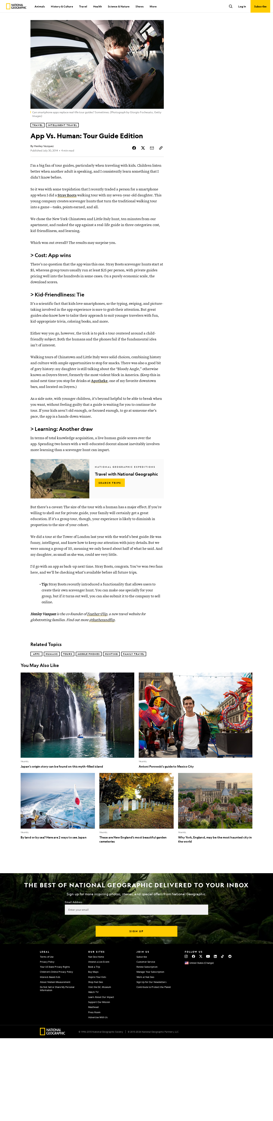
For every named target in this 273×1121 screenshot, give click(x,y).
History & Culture (62, 6)
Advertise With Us (98, 1017)
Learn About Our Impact (101, 997)
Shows (140, 6)
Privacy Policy (47, 961)
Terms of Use (46, 956)
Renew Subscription (146, 966)
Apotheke (99, 381)
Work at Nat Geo (145, 976)
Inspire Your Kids (97, 976)
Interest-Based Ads (50, 976)
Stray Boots (67, 195)
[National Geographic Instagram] (186, 956)
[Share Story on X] (143, 148)
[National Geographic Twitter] (200, 956)
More (153, 6)
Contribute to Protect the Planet (153, 986)
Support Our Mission (99, 1002)
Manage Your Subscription (150, 971)
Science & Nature (118, 6)
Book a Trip (94, 966)
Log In (242, 6)
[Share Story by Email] (152, 148)
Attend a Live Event (98, 961)
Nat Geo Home (96, 956)
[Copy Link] (161, 148)
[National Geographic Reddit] (230, 956)
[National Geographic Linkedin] (215, 956)
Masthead (93, 1007)
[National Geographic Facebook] (193, 956)
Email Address (73, 902)
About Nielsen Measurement (55, 981)
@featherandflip (102, 620)
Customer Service (145, 961)
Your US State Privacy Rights (55, 966)
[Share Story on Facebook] (134, 148)
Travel (83, 6)
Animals (40, 6)
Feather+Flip (97, 614)
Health (97, 6)
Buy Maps (93, 971)
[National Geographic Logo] (52, 1034)
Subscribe (141, 956)
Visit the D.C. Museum (99, 986)
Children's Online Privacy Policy (56, 971)
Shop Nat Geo (95, 981)
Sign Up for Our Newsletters (151, 981)
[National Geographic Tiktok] (222, 956)
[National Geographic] (16, 6)
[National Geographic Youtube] (208, 956)
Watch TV (93, 992)
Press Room (94, 1012)
